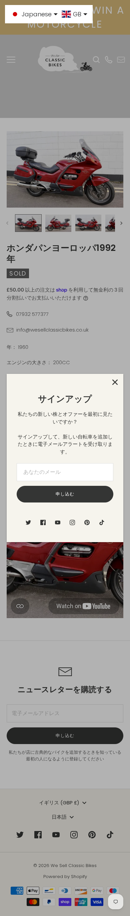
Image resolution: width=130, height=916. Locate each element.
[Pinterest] (87, 522)
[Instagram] (72, 522)
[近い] (115, 382)
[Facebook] (43, 522)
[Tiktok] (101, 522)
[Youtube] (57, 522)
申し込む (65, 494)
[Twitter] (28, 522)
